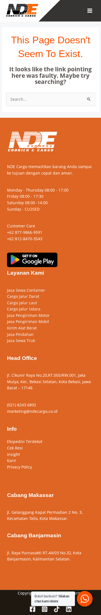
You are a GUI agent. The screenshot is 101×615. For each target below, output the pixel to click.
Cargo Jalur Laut (22, 302)
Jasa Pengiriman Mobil (28, 321)
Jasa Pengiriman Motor (28, 315)
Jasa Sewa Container (26, 290)
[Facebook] (32, 609)
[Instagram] (45, 609)
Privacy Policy (19, 467)
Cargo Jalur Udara (23, 309)
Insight (13, 454)
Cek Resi (15, 448)
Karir (11, 460)
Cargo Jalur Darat (23, 296)
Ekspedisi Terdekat (24, 441)
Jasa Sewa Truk (21, 340)
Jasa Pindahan (20, 334)
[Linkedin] (69, 609)
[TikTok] (57, 609)
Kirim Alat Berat (22, 328)
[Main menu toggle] (90, 11)
